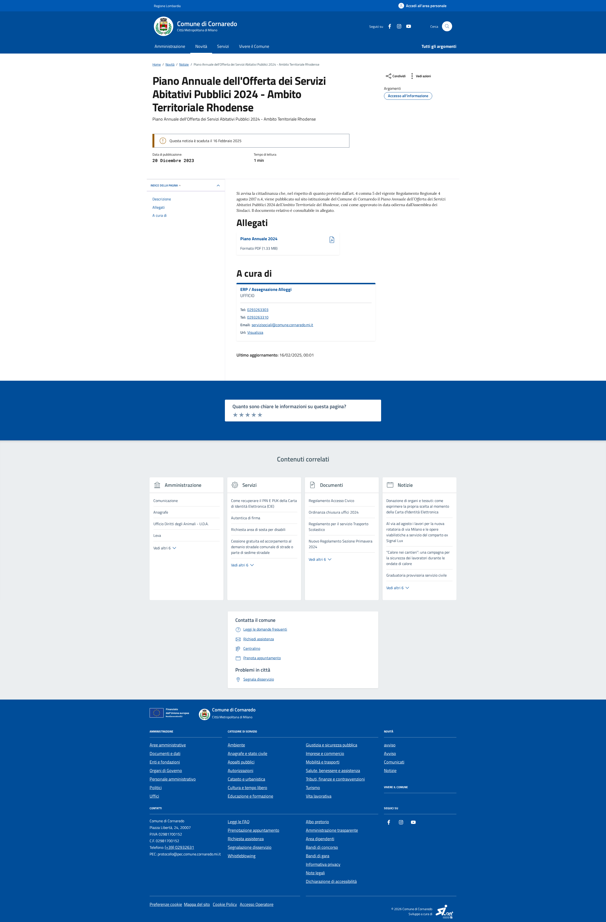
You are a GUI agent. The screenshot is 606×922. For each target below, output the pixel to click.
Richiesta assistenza (246, 839)
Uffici (154, 796)
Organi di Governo (166, 770)
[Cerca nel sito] (447, 26)
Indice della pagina (164, 185)
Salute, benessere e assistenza (333, 770)
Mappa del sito (197, 904)
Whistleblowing (241, 856)
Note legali (315, 873)
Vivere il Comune (254, 46)
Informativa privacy (323, 864)
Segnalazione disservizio (250, 847)
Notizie (390, 770)
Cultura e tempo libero (247, 787)
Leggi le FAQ (239, 821)
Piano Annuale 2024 (258, 239)
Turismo (313, 787)
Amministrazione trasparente (332, 830)
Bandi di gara (317, 856)
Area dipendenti (320, 839)
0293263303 (257, 309)
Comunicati (394, 762)
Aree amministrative (168, 745)
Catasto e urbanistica (246, 779)
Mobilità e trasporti (322, 762)
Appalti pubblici (241, 762)
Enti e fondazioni (165, 762)
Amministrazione (170, 46)
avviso (390, 745)
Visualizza (255, 332)
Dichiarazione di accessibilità (331, 881)
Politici (156, 787)
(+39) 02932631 (179, 847)
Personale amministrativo (173, 779)
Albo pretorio (317, 821)
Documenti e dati (165, 753)
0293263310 (257, 317)
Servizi (223, 46)
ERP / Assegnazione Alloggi (266, 289)
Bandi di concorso (322, 847)
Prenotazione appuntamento (253, 830)
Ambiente (236, 745)
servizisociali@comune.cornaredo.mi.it (282, 325)
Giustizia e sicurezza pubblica (331, 745)
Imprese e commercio (325, 753)
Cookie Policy (225, 904)
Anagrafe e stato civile (247, 753)
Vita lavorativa (318, 796)
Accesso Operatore (256, 904)
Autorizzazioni (240, 770)
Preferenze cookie (166, 904)
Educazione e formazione (250, 796)
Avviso (390, 753)
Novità (201, 46)
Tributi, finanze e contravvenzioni (335, 779)
